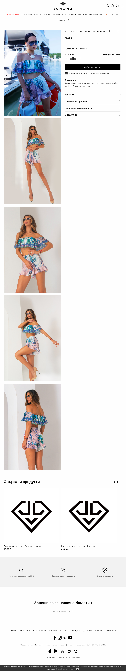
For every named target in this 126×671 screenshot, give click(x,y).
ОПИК (103, 645)
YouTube (70, 638)
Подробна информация (65, 669)
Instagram (60, 638)
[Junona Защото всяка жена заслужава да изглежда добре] (63, 5)
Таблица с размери (111, 55)
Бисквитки (39, 645)
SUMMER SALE (93, 645)
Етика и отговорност (76, 645)
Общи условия (26, 645)
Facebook (55, 638)
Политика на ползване (55, 645)
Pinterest (64, 638)
